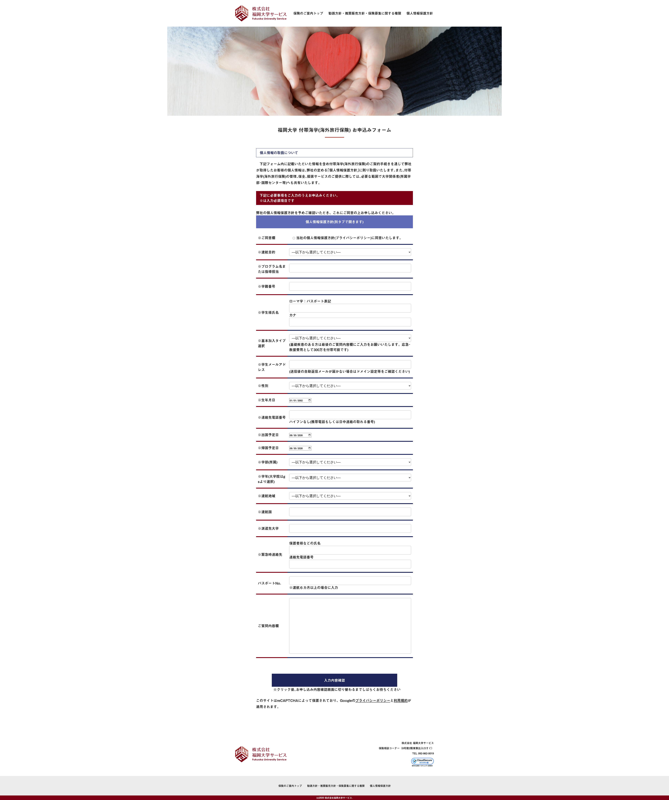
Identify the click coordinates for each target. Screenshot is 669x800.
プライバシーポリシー (372, 700)
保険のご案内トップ (308, 13)
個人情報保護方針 (419, 13)
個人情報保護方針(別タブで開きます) (334, 221)
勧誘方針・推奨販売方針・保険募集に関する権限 (364, 13)
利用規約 (401, 700)
